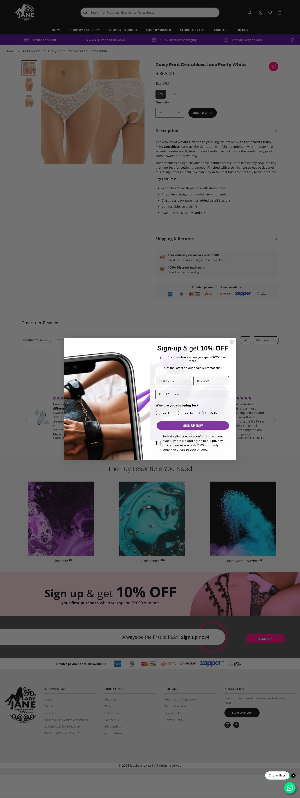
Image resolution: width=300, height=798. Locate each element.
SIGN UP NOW (193, 425)
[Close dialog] (232, 342)
